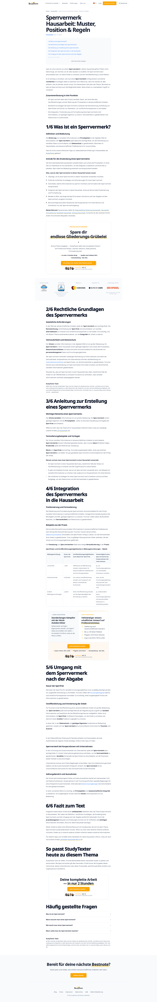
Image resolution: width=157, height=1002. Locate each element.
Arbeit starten (78, 971)
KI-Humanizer (123, 3)
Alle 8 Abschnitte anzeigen (78, 61)
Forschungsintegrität (97, 688)
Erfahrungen (74, 3)
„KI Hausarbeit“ (62, 426)
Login (100, 3)
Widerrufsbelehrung (96, 987)
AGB (86, 987)
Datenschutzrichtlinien (54, 530)
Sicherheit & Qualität (51, 3)
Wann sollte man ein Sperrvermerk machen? (62, 926)
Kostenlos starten (109, 3)
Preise (61, 987)
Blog (55, 987)
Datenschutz (79, 987)
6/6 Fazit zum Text (53, 57)
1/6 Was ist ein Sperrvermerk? (57, 41)
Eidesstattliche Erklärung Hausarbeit (87, 210)
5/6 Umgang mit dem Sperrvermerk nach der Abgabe (64, 54)
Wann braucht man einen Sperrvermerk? (61, 915)
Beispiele (65, 3)
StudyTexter (50, 153)
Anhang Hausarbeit (78, 213)
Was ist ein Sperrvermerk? (55, 909)
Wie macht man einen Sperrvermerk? (59, 921)
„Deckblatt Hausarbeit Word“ (70, 835)
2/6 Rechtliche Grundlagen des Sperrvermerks (62, 44)
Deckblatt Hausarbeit (64, 213)
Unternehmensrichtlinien (55, 358)
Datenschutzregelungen (89, 779)
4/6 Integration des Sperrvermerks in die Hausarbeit (64, 51)
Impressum (69, 987)
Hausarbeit (54, 11)
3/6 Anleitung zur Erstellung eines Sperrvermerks (63, 48)
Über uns (82, 3)
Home (48, 11)
